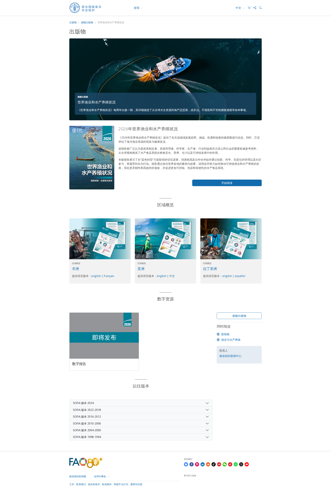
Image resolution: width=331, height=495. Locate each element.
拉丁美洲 (210, 268)
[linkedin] (202, 464)
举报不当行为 (121, 484)
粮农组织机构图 (77, 476)
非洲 (75, 268)
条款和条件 (94, 484)
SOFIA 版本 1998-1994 (87, 437)
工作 (71, 484)
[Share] (253, 7)
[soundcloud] (208, 464)
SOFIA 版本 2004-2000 (87, 430)
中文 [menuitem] (239, 8)
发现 (137, 8)
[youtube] (247, 464)
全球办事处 (100, 476)
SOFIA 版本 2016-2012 (87, 416)
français (109, 276)
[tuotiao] (219, 464)
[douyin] (214, 464)
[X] (241, 464)
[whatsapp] (236, 464)
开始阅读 (226, 183)
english (96, 276)
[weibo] (230, 464)
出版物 (73, 22)
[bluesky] (186, 464)
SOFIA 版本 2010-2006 (87, 423)
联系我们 (81, 484)
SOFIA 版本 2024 (83, 403)
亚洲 (141, 268)
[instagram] (197, 464)
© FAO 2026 (190, 475)
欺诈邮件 (107, 484)
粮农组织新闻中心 (230, 356)
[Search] (259, 7)
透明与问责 (136, 484)
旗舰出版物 (87, 22)
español (240, 276)
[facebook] (191, 464)
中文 (172, 276)
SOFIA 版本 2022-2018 (87, 410)
